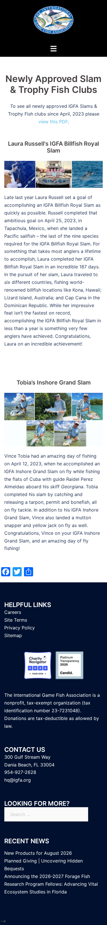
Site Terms (15, 620)
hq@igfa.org (17, 780)
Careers (12, 612)
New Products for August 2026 (38, 853)
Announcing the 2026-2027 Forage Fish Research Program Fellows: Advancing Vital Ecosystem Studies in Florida (51, 884)
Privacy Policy (19, 628)
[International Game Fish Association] (53, 22)
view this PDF (53, 121)
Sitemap (13, 635)
